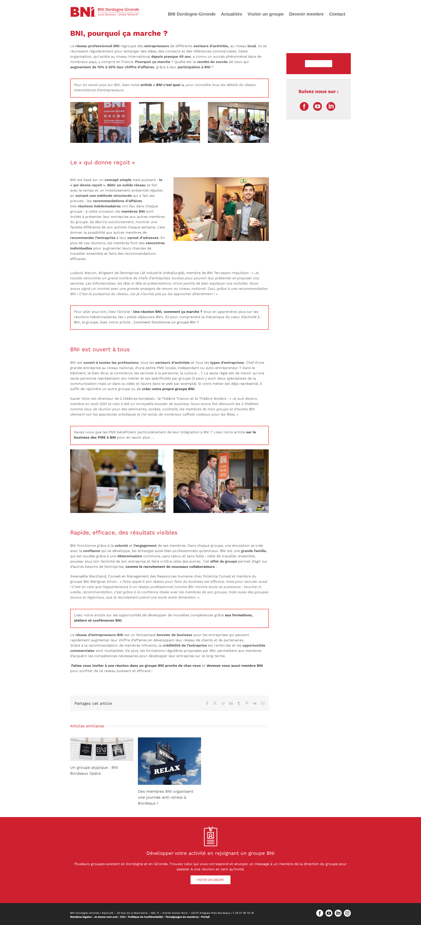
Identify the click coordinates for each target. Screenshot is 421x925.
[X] (215, 703)
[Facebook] (207, 703)
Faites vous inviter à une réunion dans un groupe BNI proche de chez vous (136, 665)
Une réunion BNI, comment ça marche (166, 312)
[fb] (304, 104)
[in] (330, 104)
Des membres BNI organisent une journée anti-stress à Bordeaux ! (165, 797)
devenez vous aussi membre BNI (235, 665)
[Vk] (255, 703)
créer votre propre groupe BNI (168, 389)
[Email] (262, 703)
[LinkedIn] (231, 703)
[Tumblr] (239, 703)
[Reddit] (223, 703)
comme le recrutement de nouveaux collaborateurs (170, 567)
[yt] (317, 104)
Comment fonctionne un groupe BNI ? (166, 322)
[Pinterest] (246, 703)
